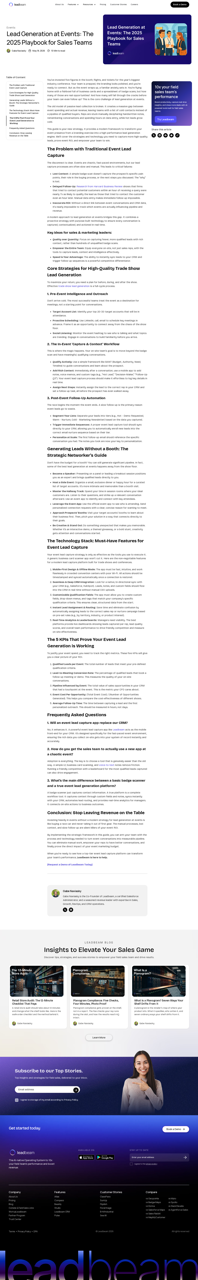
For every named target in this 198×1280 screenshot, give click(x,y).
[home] (17, 4)
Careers (134, 4)
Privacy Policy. (71, 1100)
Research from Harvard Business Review (100, 186)
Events (11, 27)
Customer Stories (118, 4)
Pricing (103, 4)
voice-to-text (106, 765)
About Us (59, 4)
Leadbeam (119, 729)
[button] (73, 5)
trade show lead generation (74, 286)
